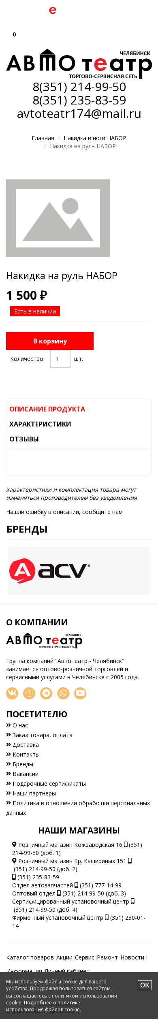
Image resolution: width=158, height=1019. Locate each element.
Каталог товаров (30, 957)
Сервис (84, 957)
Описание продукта (47, 409)
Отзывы (24, 439)
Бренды (27, 528)
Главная (43, 138)
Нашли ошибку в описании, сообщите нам (64, 512)
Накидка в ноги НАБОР (95, 138)
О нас (19, 725)
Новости (132, 957)
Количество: (27, 358)
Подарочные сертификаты (48, 783)
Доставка (25, 744)
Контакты (25, 754)
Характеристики (40, 424)
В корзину (50, 341)
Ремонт (107, 957)
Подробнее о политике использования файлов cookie (43, 1006)
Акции (64, 957)
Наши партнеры (33, 793)
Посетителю (36, 714)
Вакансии (24, 774)
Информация (24, 971)
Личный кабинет (67, 971)
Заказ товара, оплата (42, 735)
